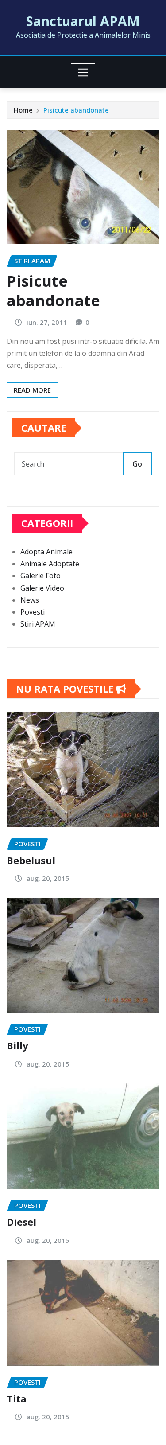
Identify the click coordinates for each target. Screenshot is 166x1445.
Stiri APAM (37, 624)
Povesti (32, 612)
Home (23, 109)
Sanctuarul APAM (83, 21)
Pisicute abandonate (76, 109)
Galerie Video (42, 588)
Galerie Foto (40, 575)
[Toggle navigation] (83, 72)
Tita (17, 1398)
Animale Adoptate (49, 564)
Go (137, 464)
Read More (32, 390)
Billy (17, 1045)
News (29, 600)
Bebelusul (31, 860)
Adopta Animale (46, 552)
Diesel (21, 1221)
